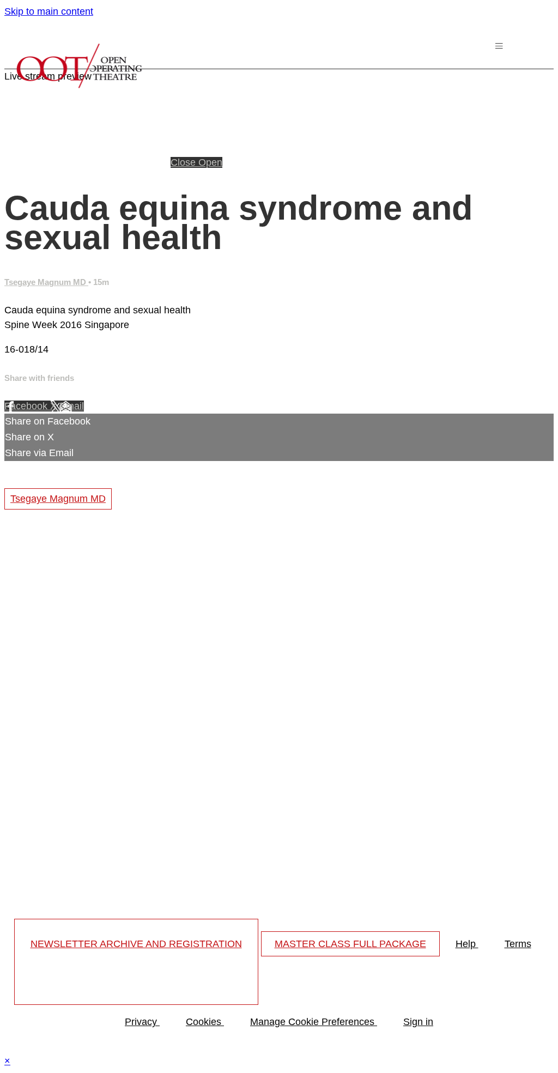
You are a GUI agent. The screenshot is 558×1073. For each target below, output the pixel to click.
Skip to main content (48, 11)
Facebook (27, 406)
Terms (518, 943)
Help (467, 943)
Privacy (142, 1021)
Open (210, 162)
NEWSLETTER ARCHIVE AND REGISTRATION (136, 943)
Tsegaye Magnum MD (46, 282)
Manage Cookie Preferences (313, 1021)
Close (184, 162)
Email (71, 406)
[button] (500, 48)
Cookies (205, 1021)
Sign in (418, 1021)
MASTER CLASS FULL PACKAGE (350, 943)
